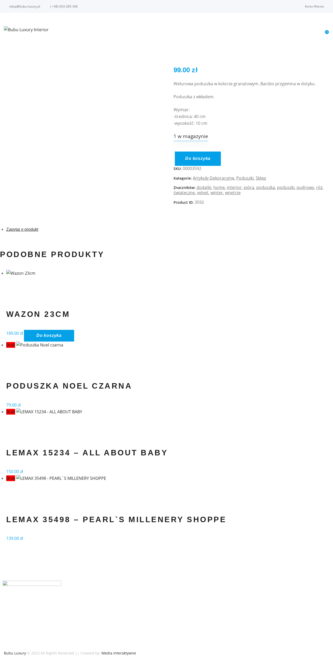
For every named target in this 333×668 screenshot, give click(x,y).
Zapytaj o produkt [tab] (22, 229)
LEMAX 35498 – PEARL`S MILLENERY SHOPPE (116, 519)
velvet (202, 192)
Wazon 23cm (38, 314)
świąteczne (184, 192)
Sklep (261, 178)
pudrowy (305, 187)
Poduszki (245, 178)
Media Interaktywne (118, 653)
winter (216, 192)
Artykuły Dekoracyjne (213, 178)
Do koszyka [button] (49, 335)
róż (319, 187)
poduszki (285, 187)
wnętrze (233, 192)
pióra (249, 187)
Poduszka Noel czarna (69, 386)
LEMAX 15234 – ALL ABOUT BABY (87, 452)
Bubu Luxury (15, 653)
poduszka (265, 187)
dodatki (203, 187)
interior (234, 187)
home (219, 187)
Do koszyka (197, 158)
